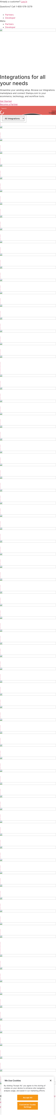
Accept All (27, 1098)
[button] (28, 21)
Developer (10, 18)
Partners (9, 14)
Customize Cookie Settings (27, 1106)
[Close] (51, 1080)
